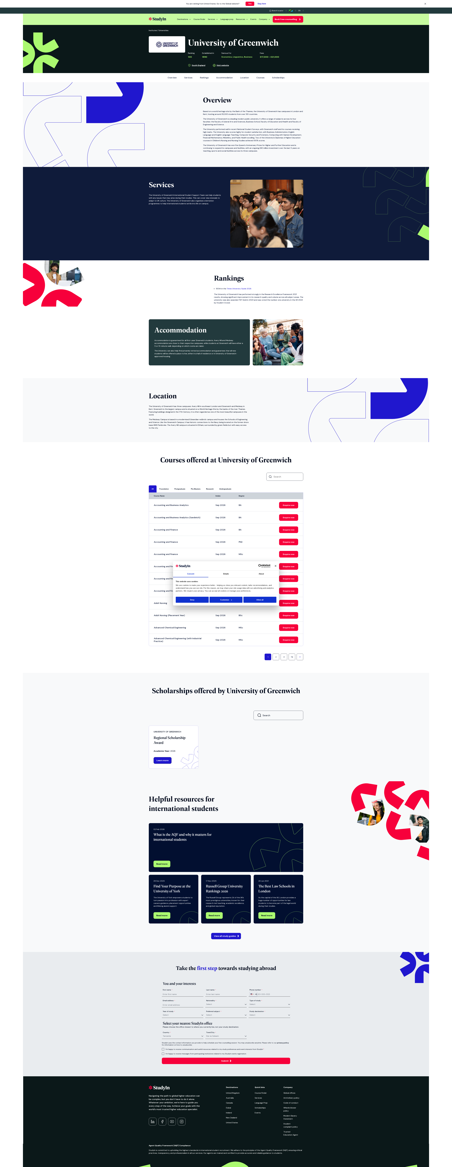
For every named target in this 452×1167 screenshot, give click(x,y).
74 (292, 657)
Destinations (182, 19)
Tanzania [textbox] (167, 1036)
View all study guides (225, 936)
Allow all (259, 600)
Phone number (256, 990)
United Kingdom (233, 1093)
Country (167, 1032)
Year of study (169, 1011)
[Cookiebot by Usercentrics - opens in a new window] (260, 566)
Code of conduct (290, 1103)
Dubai (228, 1108)
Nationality (211, 1000)
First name (167, 990)
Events (253, 19)
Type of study (256, 1000)
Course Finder (261, 1093)
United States (232, 1122)
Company (263, 19)
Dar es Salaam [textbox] (212, 1036)
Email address (169, 1000)
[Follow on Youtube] (172, 1121)
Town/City (211, 1032)
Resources (240, 19)
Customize (224, 600)
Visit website (223, 65)
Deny (192, 600)
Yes (250, 4)
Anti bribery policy (291, 1098)
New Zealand (231, 1117)
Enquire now (288, 505)
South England (198, 65)
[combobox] (253, 994)
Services (211, 19)
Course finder (199, 19)
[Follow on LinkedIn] (153, 1121)
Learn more (163, 760)
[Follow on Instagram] (182, 1121)
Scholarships (260, 1108)
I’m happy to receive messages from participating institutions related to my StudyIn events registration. (206, 1054)
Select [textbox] (209, 1004)
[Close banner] (275, 566)
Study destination (257, 1011)
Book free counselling (286, 19)
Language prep (226, 19)
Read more (161, 864)
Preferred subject (213, 1011)
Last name (211, 990)
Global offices (289, 1093)
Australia (230, 1098)
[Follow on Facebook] (162, 1121)
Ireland (229, 1112)
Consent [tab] (190, 574)
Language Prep (261, 1103)
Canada (229, 1103)
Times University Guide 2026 (239, 288)
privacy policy (283, 1043)
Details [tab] (226, 574)
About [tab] (261, 574)
